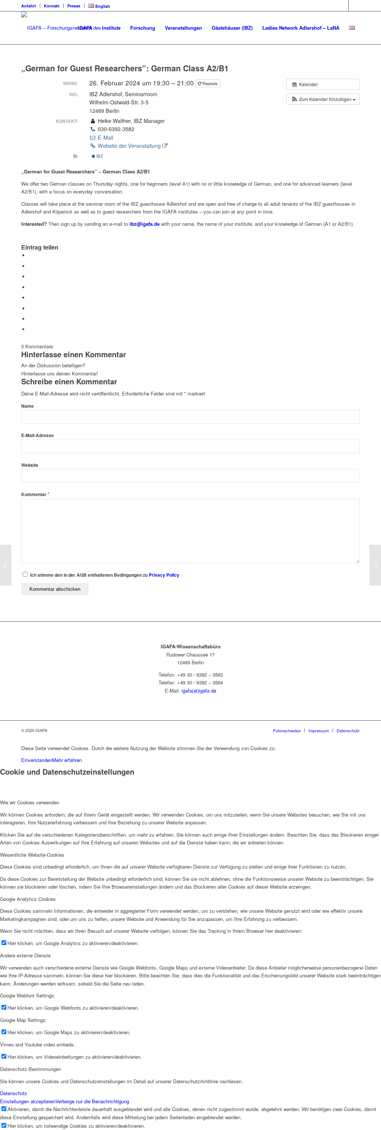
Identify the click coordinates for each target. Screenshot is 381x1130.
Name (27, 406)
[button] (323, 99)
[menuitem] (30, 6)
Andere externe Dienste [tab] (25, 955)
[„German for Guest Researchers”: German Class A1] (6, 565)
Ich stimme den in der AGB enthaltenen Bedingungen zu (104, 575)
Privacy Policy (164, 575)
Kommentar (35, 494)
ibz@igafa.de (144, 223)
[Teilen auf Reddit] (30, 318)
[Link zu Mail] (354, 5)
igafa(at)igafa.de (199, 690)
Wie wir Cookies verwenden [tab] (29, 802)
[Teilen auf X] (30, 266)
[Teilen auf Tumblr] (30, 297)
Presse (73, 6)
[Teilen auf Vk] (30, 308)
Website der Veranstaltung (129, 145)
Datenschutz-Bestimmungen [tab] (30, 1068)
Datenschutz (13, 1093)
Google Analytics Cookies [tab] (28, 898)
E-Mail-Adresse (37, 435)
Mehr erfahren (67, 759)
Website (29, 465)
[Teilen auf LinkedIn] (30, 287)
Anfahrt (28, 6)
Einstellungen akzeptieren (27, 1101)
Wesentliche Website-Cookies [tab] (32, 854)
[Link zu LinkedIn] (342, 5)
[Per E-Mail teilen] (30, 329)
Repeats (210, 83)
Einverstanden (36, 759)
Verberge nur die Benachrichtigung (92, 1101)
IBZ (99, 156)
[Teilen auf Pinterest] (30, 276)
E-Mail (104, 137)
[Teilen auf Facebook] (30, 255)
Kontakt (52, 6)
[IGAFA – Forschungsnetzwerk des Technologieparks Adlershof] (70, 28)
